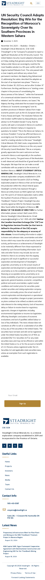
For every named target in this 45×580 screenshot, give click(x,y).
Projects (8, 466)
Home (7, 462)
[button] (31, 3)
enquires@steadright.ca (17, 510)
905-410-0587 (13, 503)
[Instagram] (20, 446)
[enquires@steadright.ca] (4, 509)
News (7, 475)
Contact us (9, 489)
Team (7, 484)
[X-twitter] (15, 446)
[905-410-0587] (3, 502)
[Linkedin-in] (10, 446)
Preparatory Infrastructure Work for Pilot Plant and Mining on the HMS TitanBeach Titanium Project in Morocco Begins (21, 535)
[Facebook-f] (4, 446)
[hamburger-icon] (38, 3)
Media (7, 480)
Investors (9, 471)
